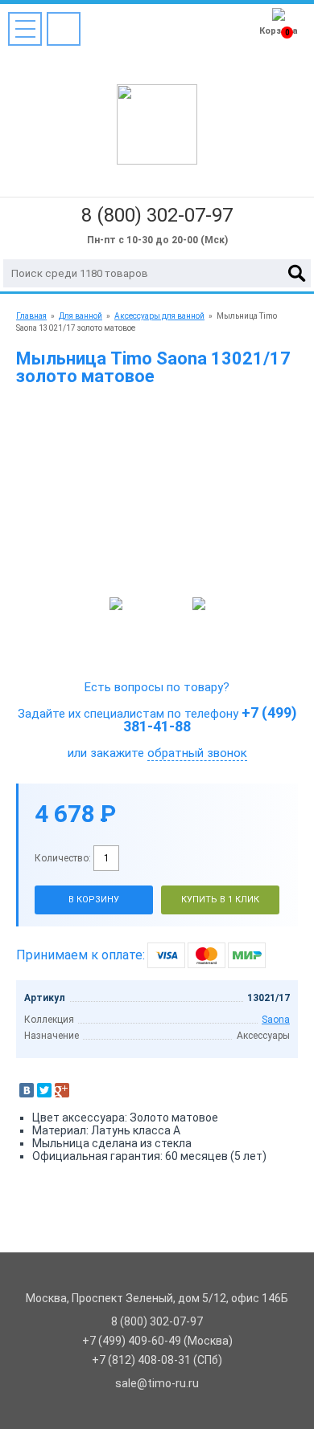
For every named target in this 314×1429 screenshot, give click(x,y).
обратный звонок (197, 753)
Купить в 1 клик (220, 899)
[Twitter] (44, 1090)
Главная (31, 315)
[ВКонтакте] (26, 1090)
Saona (276, 1019)
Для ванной (80, 315)
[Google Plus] (62, 1090)
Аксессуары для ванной (159, 315)
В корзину (93, 899)
